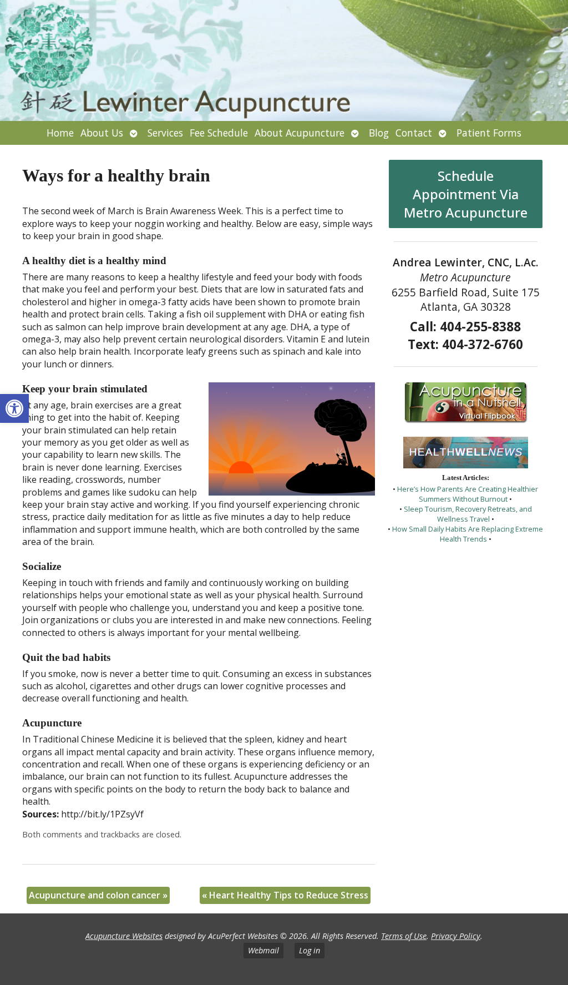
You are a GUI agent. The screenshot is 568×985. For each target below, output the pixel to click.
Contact (413, 132)
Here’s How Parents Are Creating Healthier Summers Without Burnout (467, 494)
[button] (14, 408)
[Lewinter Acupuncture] (284, 60)
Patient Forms (489, 132)
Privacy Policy (455, 936)
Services (165, 132)
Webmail (263, 950)
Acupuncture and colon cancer (98, 895)
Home (60, 132)
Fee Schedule (219, 132)
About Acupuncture (299, 132)
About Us (101, 132)
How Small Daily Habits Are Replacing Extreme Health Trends (467, 534)
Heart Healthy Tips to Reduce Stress (285, 895)
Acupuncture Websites (124, 936)
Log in (309, 950)
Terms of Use (404, 936)
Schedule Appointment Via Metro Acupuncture (466, 193)
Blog (379, 132)
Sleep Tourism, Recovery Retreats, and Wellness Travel (468, 514)
